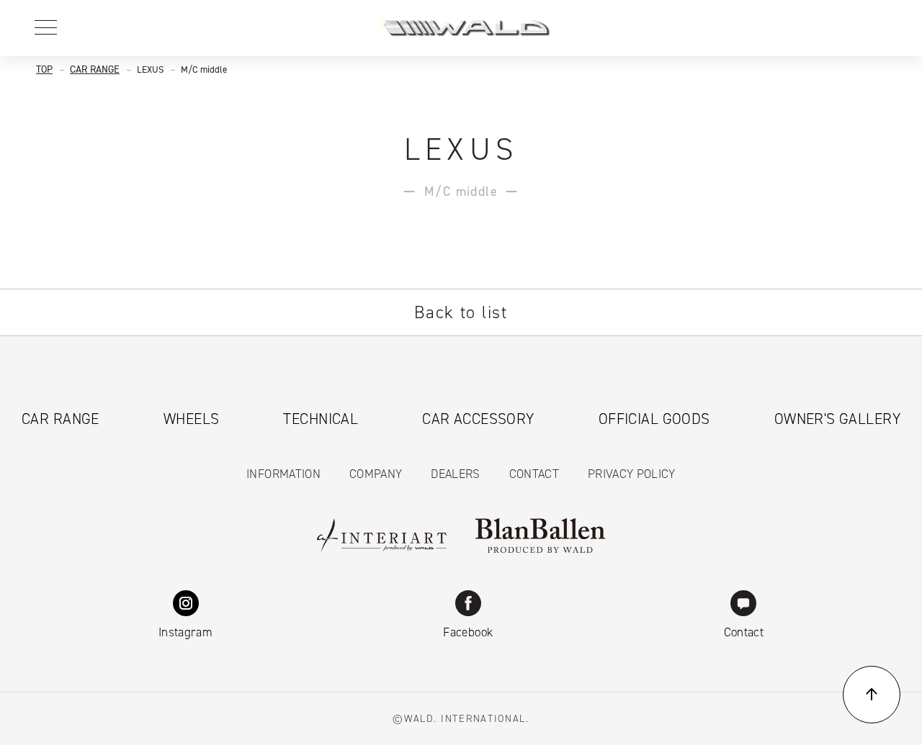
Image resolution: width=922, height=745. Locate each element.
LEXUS (150, 69)
